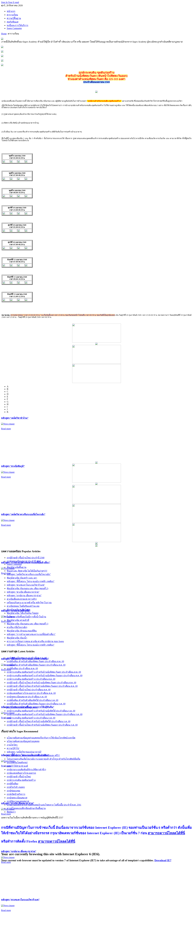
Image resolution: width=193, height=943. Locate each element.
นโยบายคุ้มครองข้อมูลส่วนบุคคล (23, 741)
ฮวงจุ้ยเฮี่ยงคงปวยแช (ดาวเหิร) (22, 599)
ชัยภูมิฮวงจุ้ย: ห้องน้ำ (17, 638)
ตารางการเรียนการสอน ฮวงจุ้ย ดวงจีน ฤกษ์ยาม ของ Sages (35, 641)
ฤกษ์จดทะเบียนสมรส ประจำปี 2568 (24, 561)
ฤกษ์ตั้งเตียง (12, 783)
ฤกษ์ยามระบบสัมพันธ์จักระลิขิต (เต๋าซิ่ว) (26, 769)
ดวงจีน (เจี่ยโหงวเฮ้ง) (17, 627)
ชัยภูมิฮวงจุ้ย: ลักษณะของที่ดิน (22, 631)
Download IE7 (162, 860)
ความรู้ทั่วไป (13, 748)
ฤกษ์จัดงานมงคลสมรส (18, 801)
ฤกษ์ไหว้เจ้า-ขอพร (16, 787)
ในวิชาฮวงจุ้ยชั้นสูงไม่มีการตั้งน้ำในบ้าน (26, 616)
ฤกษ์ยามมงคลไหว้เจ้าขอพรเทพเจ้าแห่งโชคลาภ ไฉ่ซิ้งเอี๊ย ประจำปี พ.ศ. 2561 (44, 805)
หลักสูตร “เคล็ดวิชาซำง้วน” (14, 418)
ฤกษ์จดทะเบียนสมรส (17, 798)
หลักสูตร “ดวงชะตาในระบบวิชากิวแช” (20, 899)
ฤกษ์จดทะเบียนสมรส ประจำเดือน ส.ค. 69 (27, 658)
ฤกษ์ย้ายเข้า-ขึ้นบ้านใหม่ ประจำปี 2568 (25, 557)
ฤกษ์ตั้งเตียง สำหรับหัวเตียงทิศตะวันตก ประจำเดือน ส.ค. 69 (35, 661)
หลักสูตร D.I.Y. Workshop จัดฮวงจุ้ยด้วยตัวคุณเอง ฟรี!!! (33, 755)
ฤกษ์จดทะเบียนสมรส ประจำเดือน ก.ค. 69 (27, 696)
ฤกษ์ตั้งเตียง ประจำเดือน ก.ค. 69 (22, 707)
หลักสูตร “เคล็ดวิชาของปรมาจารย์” (24, 752)
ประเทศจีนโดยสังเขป (17, 762)
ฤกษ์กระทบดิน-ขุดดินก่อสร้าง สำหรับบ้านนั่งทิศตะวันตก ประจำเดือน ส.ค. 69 (44, 672)
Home (4, 33)
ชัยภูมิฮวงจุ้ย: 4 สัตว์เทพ (18, 609)
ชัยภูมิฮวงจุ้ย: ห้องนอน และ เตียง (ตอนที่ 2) (27, 588)
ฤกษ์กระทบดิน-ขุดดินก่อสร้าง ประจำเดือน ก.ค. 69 (31, 718)
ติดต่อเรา (11, 812)
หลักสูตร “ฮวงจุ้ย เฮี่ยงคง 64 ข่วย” (23, 592)
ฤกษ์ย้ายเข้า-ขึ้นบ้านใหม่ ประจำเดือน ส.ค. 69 (28, 689)
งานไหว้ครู (12, 745)
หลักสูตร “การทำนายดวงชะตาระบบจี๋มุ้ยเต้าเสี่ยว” (31, 634)
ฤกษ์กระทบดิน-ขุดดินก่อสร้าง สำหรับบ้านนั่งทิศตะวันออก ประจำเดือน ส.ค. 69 (44, 675)
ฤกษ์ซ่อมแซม (13, 790)
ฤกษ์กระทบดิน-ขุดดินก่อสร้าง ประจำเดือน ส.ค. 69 (31, 679)
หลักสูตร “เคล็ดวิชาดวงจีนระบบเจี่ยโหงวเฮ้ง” (23, 514)
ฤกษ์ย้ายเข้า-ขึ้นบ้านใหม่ (19, 776)
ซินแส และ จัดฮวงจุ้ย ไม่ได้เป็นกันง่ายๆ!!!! (27, 571)
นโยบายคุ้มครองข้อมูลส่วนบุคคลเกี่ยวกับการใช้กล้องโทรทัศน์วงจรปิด (41, 738)
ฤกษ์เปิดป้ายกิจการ (16, 794)
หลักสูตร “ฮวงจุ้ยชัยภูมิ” (13, 466)
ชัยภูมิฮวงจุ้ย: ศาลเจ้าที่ (18, 620)
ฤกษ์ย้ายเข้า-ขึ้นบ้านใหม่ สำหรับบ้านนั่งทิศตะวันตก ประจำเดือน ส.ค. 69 (41, 682)
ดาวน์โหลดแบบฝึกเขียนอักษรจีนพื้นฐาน (26, 808)
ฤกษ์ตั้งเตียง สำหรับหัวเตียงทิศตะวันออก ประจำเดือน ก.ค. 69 (36, 704)
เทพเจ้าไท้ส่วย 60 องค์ (17, 766)
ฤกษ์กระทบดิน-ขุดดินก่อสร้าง (21, 780)
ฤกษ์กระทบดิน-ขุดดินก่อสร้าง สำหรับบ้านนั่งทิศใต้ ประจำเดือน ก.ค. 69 (41, 711)
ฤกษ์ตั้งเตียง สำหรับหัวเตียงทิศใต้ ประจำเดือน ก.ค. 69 (32, 700)
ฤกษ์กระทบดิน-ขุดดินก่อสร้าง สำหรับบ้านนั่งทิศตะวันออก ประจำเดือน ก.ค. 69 (44, 714)
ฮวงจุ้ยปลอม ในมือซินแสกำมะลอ (23, 606)
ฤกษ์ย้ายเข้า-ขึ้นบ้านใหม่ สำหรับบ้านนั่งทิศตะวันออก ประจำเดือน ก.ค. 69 (42, 725)
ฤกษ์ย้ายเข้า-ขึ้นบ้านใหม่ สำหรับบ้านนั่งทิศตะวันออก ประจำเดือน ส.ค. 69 (42, 686)
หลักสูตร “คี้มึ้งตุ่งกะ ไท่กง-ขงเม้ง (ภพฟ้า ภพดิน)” (30, 581)
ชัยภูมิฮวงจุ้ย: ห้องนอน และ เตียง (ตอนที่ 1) (27, 624)
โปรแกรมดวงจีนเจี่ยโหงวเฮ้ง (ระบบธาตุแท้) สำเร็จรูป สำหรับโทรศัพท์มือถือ (43, 759)
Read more (6, 428)
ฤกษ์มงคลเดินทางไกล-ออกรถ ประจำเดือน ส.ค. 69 (31, 693)
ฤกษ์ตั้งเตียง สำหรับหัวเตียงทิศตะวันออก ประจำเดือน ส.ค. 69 (36, 665)
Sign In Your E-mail (10, 2)
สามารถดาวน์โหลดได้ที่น (166, 833)
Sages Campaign (14, 564)
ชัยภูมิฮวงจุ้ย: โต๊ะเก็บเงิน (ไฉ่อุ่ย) (22, 613)
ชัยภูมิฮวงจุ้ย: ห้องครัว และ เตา (22, 578)
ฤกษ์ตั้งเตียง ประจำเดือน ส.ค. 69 (22, 668)
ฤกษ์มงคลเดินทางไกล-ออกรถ (21, 773)
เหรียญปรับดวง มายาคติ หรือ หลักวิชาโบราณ (29, 602)
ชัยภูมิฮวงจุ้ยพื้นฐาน (16, 567)
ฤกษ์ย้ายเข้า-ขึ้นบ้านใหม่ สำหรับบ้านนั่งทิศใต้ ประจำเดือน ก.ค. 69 (38, 721)
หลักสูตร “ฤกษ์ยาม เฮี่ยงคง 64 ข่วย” (18, 851)
